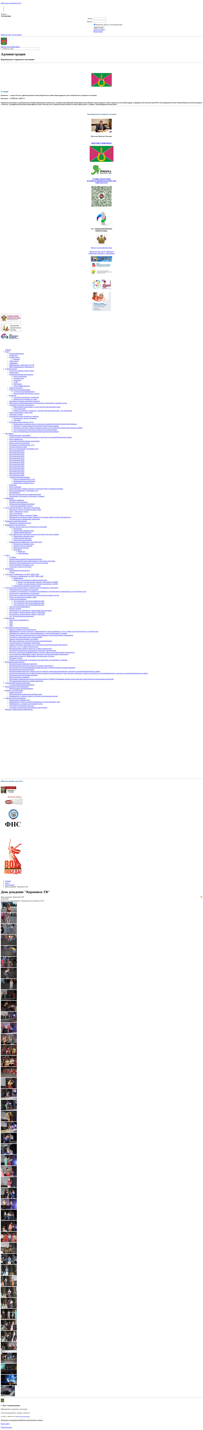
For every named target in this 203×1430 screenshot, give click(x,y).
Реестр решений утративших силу (21, 565)
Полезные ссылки (15, 658)
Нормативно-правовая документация (27, 586)
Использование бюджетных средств (26, 393)
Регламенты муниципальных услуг (22, 445)
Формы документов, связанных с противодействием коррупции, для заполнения (43, 411)
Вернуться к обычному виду (11, 3)
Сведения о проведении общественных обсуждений (28, 707)
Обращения (9, 498)
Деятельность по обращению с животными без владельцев (30, 610)
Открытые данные (16, 414)
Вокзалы (17, 359)
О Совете (12, 557)
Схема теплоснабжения (17, 599)
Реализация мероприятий (23, 540)
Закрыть (4, 14)
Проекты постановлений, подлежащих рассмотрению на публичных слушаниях (38, 660)
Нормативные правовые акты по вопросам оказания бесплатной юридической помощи (45, 424)
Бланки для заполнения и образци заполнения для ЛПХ (38, 584)
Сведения (17, 420)
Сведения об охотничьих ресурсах (21, 706)
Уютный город (19, 378)
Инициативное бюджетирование (17, 687)
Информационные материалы (24, 481)
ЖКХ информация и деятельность (21, 367)
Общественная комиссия (22, 532)
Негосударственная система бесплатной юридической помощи (36, 431)
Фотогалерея (9, 885)
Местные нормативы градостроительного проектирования (30, 641)
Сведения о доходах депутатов (20, 567)
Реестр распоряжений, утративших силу (23, 490)
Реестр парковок (15, 487)
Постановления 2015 (16, 454)
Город (7, 352)
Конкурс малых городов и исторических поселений (28, 527)
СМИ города (14, 361)
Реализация (18, 529)
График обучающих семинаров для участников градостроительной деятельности (38, 645)
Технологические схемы (18, 447)
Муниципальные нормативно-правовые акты (25, 694)
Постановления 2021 (16, 466)
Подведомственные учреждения (21, 412)
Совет (7, 555)
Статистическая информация (19, 390)
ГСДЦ (16, 382)
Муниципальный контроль (15, 662)
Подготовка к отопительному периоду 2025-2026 (27, 612)
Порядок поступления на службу (25, 399)
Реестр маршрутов (16, 439)
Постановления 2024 (16, 471)
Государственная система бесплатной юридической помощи (35, 430)
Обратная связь (6, 1427)
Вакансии (12, 395)
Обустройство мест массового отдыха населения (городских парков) (34, 534)
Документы (9, 433)
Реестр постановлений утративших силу (24, 449)
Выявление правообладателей (16, 521)
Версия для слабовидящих (10, 47)
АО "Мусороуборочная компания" (21, 616)
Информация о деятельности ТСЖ (21, 365)
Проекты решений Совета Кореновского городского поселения (32, 561)
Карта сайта (5, 1424)
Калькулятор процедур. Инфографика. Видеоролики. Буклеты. (32, 656)
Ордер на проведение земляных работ (23, 597)
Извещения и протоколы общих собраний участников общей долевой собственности (40, 517)
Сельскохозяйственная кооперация (17, 683)
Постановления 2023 (16, 470)
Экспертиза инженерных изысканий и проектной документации (32, 650)
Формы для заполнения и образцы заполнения (30, 580)
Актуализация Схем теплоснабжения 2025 (29, 603)
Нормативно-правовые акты (24, 483)
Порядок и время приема (18, 502)
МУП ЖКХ (18, 384)
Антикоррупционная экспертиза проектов (24, 401)
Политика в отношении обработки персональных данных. (22, 1420)
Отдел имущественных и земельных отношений (22, 508)
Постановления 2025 (16, 473)
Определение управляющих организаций (24, 593)
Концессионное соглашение (19, 677)
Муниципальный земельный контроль (23, 664)
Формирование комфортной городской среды (25, 542)
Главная (8, 350)
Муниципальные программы (19, 435)
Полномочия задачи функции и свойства (24, 416)
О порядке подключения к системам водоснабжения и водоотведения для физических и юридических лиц (47, 591)
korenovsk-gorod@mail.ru (24, 1416)
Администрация (11, 369)
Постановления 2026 (16, 475)
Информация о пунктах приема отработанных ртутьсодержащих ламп (34, 702)
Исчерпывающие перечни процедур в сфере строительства (30, 648)
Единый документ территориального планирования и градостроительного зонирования (41, 635)
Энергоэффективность (22, 386)
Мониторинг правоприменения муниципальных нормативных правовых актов (38, 403)
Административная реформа (19, 477)
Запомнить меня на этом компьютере (109, 25)
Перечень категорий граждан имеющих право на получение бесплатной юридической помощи (48, 428)
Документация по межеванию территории (24, 519)
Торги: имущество (16, 513)
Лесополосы (9, 569)
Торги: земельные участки (18, 511)
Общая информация (16, 353)
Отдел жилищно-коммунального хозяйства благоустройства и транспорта (31, 588)
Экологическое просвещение (15, 698)
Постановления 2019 (16, 462)
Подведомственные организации (21, 374)
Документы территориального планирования (25, 637)
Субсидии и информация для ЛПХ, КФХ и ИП (22, 574)
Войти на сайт (6, 35)
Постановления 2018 (16, 460)
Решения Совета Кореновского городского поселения (28, 563)
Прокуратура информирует (19, 620)
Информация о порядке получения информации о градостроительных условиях (38, 633)
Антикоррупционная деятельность (21, 405)
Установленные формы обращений (21, 504)
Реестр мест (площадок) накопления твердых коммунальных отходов (34, 595)
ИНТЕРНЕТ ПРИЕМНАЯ (101, 143)
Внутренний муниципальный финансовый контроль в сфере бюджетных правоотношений (42, 667)
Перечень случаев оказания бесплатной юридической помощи (36, 426)
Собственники (23, 553)
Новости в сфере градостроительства (22, 629)
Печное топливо (15, 608)
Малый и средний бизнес (14, 690)
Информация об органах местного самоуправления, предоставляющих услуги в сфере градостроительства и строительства (53, 631)
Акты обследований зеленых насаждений (24, 441)
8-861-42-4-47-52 (102, 183)
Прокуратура (9, 618)
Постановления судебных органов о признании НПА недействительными (36, 489)
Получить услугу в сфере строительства (23, 647)
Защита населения (15, 388)
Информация (18, 578)
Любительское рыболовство (23, 709)
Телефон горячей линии (101, 179)
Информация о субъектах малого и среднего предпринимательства (33, 696)
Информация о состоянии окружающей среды (26, 704)
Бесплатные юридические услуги (21, 422)
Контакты (8, 709)
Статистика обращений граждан (21, 506)
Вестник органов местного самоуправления (25, 494)
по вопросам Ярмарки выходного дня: (101, 181)
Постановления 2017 (16, 458)
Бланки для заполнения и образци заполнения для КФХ (38, 582)
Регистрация (98, 31)
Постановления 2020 (16, 464)
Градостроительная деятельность (17, 628)
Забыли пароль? (99, 30)
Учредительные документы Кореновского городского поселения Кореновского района (40, 437)
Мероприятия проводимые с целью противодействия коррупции (37, 407)
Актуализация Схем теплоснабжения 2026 (29, 605)
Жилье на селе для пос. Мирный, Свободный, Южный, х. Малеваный (101, 252)
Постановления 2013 (16, 451)
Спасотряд (17, 380)
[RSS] (201, 897)
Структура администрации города (21, 371)
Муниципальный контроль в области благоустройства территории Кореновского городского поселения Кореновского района (54, 671)
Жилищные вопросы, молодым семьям (23, 515)
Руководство (13, 372)
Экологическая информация (19, 607)
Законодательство (15, 692)
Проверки (12, 485)
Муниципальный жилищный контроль (23, 675)
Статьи (11, 572)
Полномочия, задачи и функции (25, 418)
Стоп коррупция (19, 409)
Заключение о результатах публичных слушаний (26, 496)
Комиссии (21, 551)
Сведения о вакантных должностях (26, 397)
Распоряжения (14, 492)
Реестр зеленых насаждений (19, 443)
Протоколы (18, 549)
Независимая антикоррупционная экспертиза (25, 559)
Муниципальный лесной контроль (21, 669)
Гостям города (14, 357)
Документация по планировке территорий (24, 643)
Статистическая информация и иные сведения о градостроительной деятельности (39, 654)
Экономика (13, 363)
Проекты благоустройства (23, 546)
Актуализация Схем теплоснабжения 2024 (29, 601)
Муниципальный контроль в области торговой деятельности (31, 666)
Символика (13, 355)
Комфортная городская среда (15, 525)
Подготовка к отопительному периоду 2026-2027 (27, 614)
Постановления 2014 (16, 452)
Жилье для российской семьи (101, 248)
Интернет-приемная (16, 500)
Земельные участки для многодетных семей (25, 510)
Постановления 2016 (16, 456)
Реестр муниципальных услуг (24, 479)
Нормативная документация (19, 570)
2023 (11, 622)
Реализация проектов (21, 548)
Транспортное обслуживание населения (23, 589)
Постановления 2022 (16, 468)
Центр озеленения (20, 376)
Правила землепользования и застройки (23, 639)
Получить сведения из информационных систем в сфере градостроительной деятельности (42, 652)
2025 (11, 626)
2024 (11, 624)
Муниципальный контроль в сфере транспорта (26, 681)
